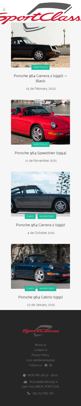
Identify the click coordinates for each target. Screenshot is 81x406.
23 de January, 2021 (41, 305)
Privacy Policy (40, 355)
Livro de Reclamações (40, 360)
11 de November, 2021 (41, 160)
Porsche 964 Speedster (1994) (40, 153)
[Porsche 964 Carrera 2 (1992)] (40, 194)
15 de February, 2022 (41, 88)
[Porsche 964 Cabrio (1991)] (40, 266)
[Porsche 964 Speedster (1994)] (40, 122)
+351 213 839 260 (43, 393)
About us (40, 344)
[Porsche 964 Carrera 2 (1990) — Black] (40, 44)
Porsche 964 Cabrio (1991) (40, 297)
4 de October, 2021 (41, 233)
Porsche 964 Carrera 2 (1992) (40, 225)
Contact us (40, 350)
